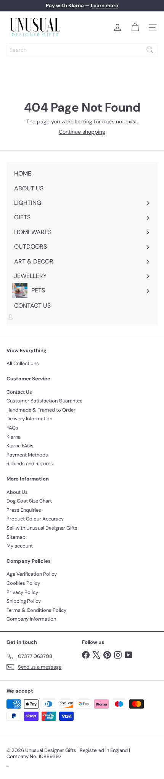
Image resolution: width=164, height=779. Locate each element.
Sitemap (16, 537)
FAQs (12, 428)
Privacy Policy (22, 592)
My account (19, 546)
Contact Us (19, 392)
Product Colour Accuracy (35, 519)
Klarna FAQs (20, 445)
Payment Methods (27, 455)
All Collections (22, 363)
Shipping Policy (23, 601)
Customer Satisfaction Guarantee (44, 400)
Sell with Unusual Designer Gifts (41, 528)
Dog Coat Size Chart (29, 501)
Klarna (13, 437)
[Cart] (135, 27)
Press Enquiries (23, 510)
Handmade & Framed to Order (41, 410)
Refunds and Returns (29, 463)
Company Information (31, 619)
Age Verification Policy (31, 574)
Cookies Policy (23, 583)
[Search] (150, 49)
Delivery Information (29, 418)
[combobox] (82, 49)
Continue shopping (82, 131)
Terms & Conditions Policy (36, 610)
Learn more (104, 5)
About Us (17, 492)
